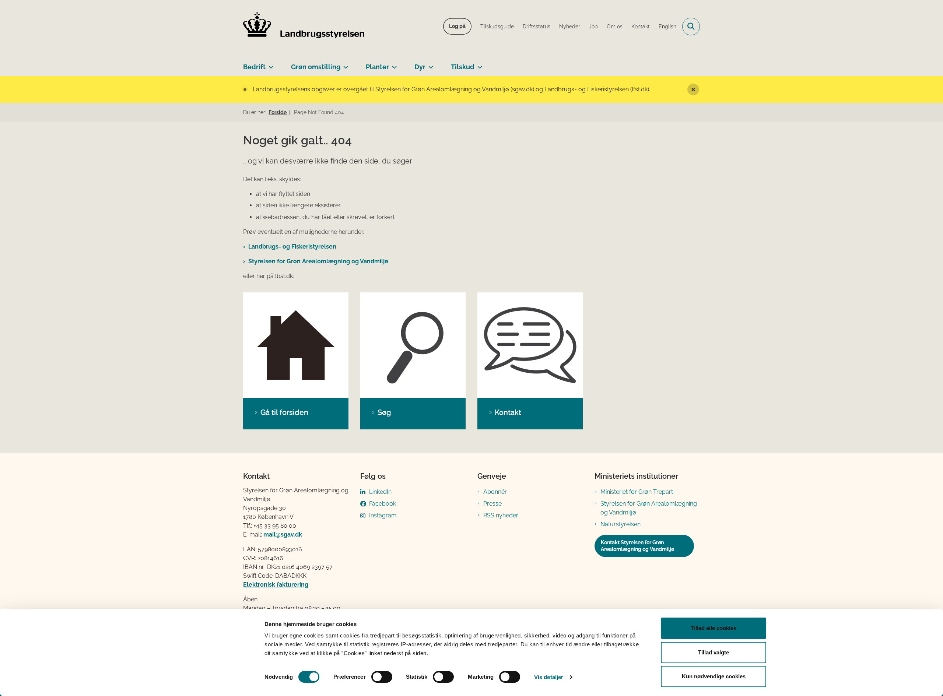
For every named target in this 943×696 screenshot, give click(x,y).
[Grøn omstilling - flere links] (344, 64)
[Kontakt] (530, 345)
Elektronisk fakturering (275, 584)
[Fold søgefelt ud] (691, 26)
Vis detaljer (548, 677)
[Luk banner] (693, 89)
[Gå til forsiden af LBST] (304, 26)
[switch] (381, 677)
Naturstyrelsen (620, 524)
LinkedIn (380, 491)
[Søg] (413, 345)
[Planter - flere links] (393, 64)
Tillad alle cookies (713, 628)
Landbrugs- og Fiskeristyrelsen (292, 246)
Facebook (382, 503)
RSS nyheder (500, 515)
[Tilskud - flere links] (478, 64)
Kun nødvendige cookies (714, 676)
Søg (384, 412)
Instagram (383, 515)
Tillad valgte (713, 652)
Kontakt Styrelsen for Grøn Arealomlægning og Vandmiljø (637, 545)
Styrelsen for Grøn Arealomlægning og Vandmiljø (318, 261)
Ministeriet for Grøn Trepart (636, 491)
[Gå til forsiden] (295, 345)
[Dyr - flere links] (429, 64)
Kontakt (508, 412)
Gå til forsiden (284, 412)
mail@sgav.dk (282, 534)
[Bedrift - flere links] (269, 64)
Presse (492, 503)
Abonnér (495, 491)
